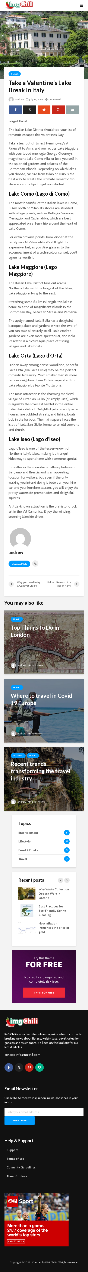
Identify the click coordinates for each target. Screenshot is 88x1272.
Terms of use (15, 1159)
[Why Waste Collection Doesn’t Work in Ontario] (26, 893)
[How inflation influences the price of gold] (26, 927)
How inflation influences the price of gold (54, 928)
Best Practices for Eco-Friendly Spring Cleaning (52, 910)
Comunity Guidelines (21, 1167)
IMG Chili (50, 1262)
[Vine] (39, 1067)
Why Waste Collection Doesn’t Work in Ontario (54, 893)
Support (12, 1150)
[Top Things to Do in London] (44, 642)
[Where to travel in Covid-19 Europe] (44, 710)
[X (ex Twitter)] (19, 1067)
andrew (19, 99)
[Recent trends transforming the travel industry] (44, 778)
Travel (14, 73)
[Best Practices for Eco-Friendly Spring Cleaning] (26, 910)
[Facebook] (8, 1067)
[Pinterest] (29, 1067)
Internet (18, 755)
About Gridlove (17, 1176)
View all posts (19, 563)
